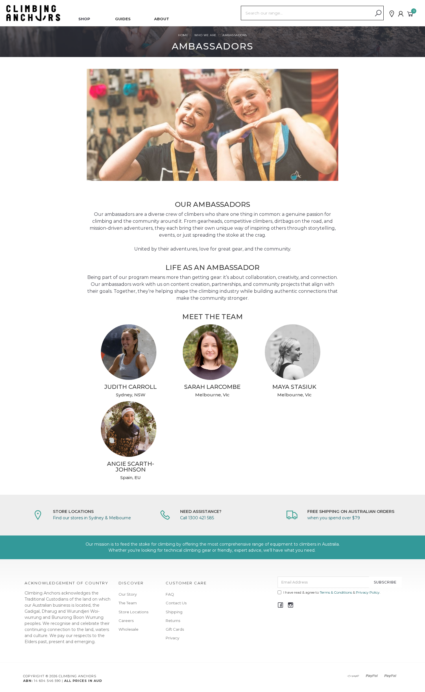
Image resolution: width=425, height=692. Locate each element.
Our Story (128, 594)
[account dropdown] (401, 14)
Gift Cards (175, 629)
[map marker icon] (392, 14)
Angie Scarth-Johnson (130, 466)
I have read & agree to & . (331, 592)
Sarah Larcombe (212, 386)
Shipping (174, 612)
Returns (173, 620)
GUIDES (123, 18)
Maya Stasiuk (294, 386)
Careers (126, 620)
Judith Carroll (130, 386)
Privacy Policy (368, 592)
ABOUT (161, 18)
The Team (128, 603)
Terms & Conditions (336, 592)
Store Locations (133, 612)
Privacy (172, 638)
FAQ (170, 594)
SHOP (84, 18)
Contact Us (176, 603)
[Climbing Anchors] (33, 12)
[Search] (378, 13)
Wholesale (128, 629)
